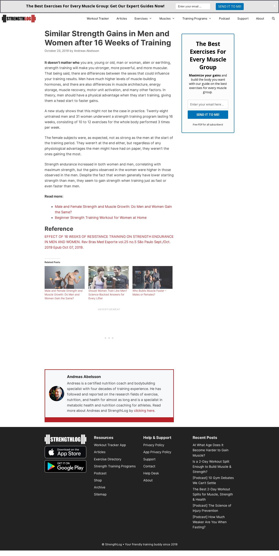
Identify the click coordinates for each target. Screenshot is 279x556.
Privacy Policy (153, 445)
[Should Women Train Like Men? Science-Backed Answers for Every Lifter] (108, 277)
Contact (149, 466)
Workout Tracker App (110, 445)
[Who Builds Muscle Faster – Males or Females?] (152, 277)
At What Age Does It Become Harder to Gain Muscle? (211, 450)
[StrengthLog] (20, 18)
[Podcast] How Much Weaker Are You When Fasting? (210, 522)
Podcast (224, 18)
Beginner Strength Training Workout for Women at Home (101, 218)
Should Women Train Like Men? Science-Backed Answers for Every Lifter (107, 294)
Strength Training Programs (115, 466)
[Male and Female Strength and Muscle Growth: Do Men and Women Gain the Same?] (65, 277)
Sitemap (100, 494)
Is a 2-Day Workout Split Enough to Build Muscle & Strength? (212, 467)
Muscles (165, 18)
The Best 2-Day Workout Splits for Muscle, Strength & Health (213, 494)
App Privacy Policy (157, 452)
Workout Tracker (98, 18)
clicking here (144, 411)
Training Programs (194, 18)
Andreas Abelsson (84, 376)
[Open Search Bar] (273, 18)
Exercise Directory (107, 459)
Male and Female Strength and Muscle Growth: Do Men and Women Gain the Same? (64, 294)
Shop (98, 480)
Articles (122, 18)
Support (242, 18)
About (260, 18)
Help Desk (151, 473)
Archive (99, 487)
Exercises (141, 18)
